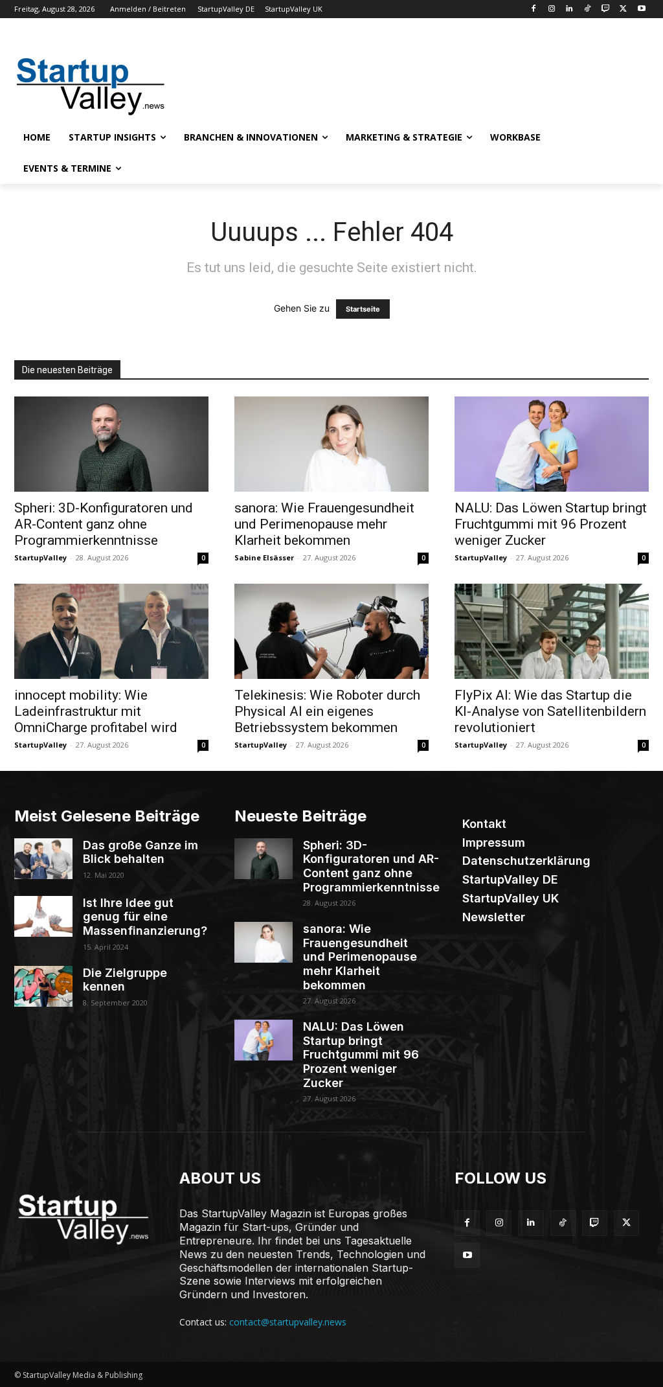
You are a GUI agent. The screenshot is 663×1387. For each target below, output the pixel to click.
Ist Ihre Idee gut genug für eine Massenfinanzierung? (145, 916)
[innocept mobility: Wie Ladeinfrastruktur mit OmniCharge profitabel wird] (111, 631)
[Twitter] (623, 9)
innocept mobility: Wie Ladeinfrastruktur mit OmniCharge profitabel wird (95, 711)
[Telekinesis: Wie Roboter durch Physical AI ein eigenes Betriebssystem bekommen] (331, 631)
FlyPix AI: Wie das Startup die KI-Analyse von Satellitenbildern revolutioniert (550, 711)
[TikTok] (587, 9)
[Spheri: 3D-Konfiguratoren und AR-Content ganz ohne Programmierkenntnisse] (111, 444)
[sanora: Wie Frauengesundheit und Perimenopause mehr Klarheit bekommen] (331, 444)
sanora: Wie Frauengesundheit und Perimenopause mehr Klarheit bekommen (324, 524)
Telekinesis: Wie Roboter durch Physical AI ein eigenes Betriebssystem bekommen (327, 711)
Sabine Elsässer (264, 557)
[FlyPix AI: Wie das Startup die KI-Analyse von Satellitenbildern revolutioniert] (552, 631)
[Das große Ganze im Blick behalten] (43, 858)
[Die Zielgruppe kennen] (43, 986)
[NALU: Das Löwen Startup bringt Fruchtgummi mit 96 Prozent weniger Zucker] (552, 444)
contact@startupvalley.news (287, 1322)
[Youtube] (641, 9)
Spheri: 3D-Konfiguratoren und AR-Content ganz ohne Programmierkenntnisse (103, 524)
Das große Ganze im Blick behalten (140, 852)
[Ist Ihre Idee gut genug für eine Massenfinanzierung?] (43, 916)
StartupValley (40, 557)
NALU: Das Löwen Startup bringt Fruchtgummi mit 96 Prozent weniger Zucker (551, 524)
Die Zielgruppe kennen (125, 980)
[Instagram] (551, 9)
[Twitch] (605, 9)
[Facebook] (533, 9)
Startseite (363, 309)
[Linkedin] (569, 9)
